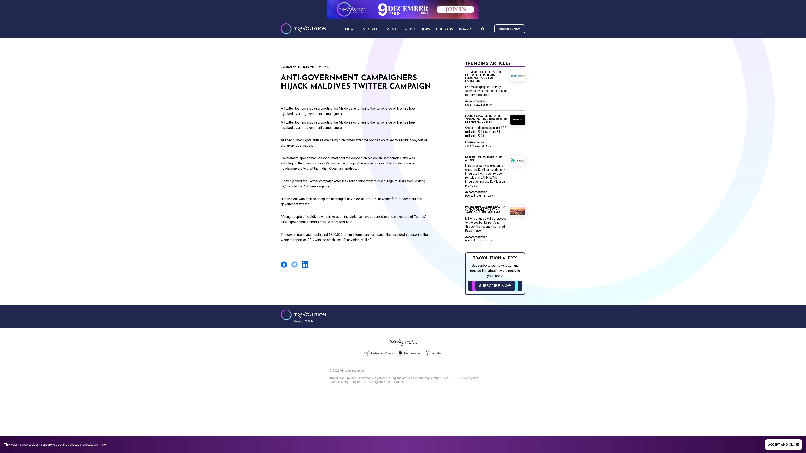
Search (483, 29)
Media (410, 29)
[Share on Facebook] (284, 267)
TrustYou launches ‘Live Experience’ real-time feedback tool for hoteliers (483, 76)
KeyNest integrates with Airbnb (483, 158)
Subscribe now (510, 29)
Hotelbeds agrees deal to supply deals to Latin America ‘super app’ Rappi (485, 210)
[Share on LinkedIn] (305, 267)
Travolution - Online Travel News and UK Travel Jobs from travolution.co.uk (303, 315)
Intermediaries (474, 142)
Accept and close (783, 444)
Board (465, 29)
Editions (444, 29)
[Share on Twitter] (294, 267)
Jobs (426, 29)
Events (391, 29)
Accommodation (476, 101)
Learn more (98, 444)
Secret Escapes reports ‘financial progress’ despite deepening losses (486, 119)
